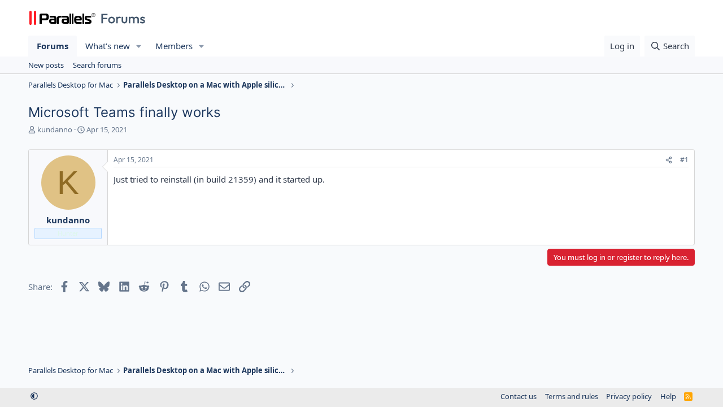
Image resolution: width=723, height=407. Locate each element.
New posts (46, 65)
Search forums (97, 65)
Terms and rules (571, 396)
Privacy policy (629, 396)
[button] (139, 46)
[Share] (668, 160)
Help (668, 396)
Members (174, 45)
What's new (107, 45)
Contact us (518, 396)
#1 (684, 159)
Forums (52, 45)
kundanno (54, 129)
